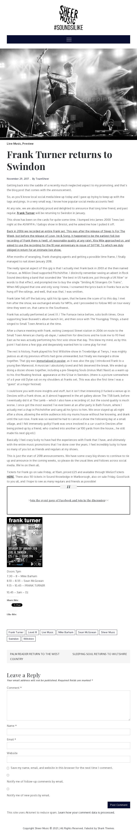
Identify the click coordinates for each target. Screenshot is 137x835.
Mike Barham (66, 632)
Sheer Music (108, 632)
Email (11, 739)
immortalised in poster (51, 360)
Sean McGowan (87, 632)
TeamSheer (42, 178)
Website (12, 753)
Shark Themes (106, 828)
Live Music (14, 143)
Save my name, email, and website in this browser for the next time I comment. (62, 767)
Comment (14, 687)
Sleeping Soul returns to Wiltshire (100, 654)
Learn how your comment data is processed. (86, 812)
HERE (10, 476)
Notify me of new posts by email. (28, 795)
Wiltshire (29, 638)
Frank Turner (16, 632)
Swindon (14, 638)
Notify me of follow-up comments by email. (35, 781)
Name (12, 725)
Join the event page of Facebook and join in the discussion (67, 500)
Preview (28, 143)
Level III (32, 632)
